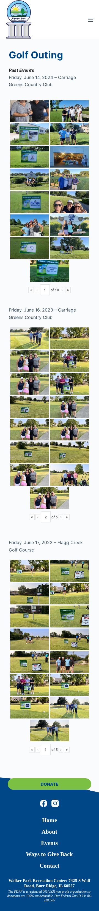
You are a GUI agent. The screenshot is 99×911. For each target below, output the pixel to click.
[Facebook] (43, 803)
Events (49, 843)
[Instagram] (55, 803)
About (49, 831)
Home (49, 820)
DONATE (49, 784)
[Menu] (90, 19)
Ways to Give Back (49, 854)
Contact (49, 865)
